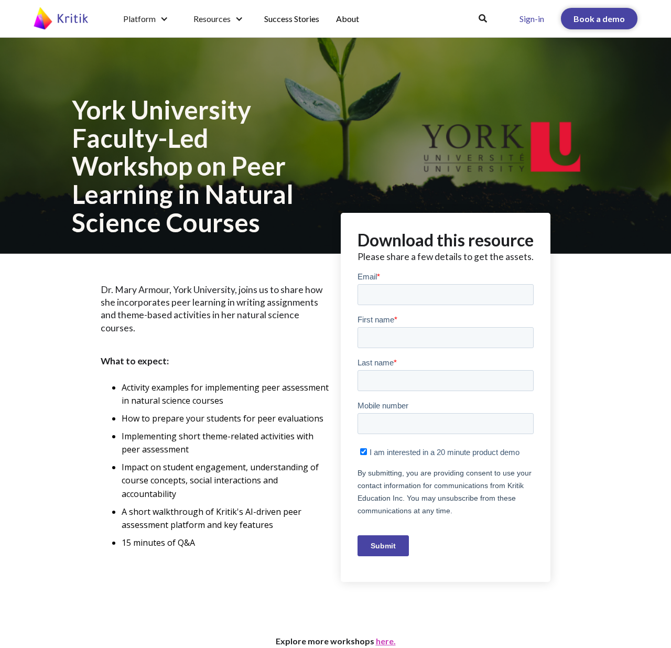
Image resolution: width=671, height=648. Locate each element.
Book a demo (599, 19)
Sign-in (532, 19)
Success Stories (291, 19)
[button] (146, 19)
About (347, 19)
